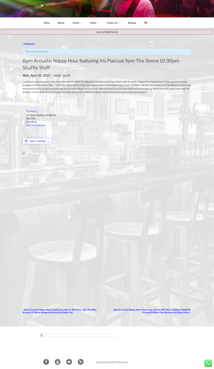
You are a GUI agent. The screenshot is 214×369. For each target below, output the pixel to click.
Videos (93, 23)
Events (76, 23)
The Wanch (31, 111)
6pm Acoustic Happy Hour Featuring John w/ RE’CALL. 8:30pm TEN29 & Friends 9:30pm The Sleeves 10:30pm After (152, 311)
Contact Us (112, 23)
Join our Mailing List (107, 32)
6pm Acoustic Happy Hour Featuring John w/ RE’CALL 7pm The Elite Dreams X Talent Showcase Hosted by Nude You (60, 311)
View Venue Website (35, 125)
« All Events (29, 44)
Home (46, 23)
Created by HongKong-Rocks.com (112, 362)
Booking (132, 23)
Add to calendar (38, 141)
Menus (61, 23)
